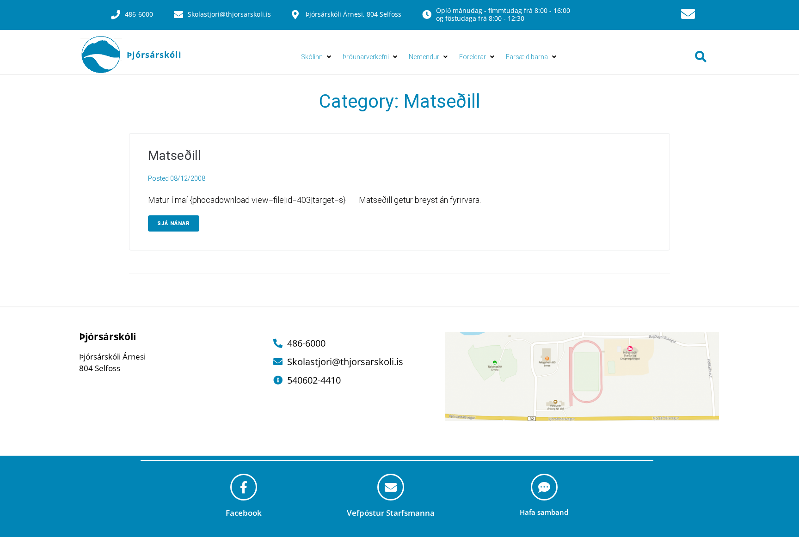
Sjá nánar (173, 223)
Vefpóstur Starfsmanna (391, 512)
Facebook (244, 512)
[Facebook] (243, 487)
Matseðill (174, 155)
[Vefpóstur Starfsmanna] (390, 487)
